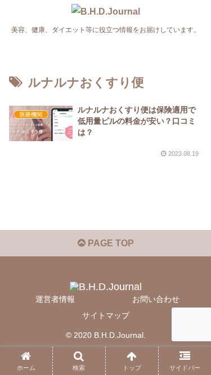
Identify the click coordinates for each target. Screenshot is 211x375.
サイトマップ (105, 315)
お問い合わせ (155, 299)
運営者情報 (55, 299)
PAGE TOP (110, 243)
